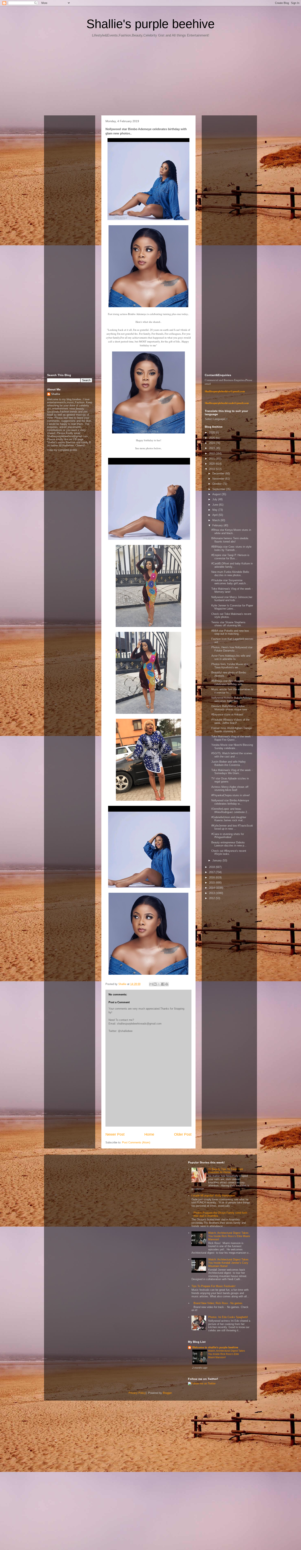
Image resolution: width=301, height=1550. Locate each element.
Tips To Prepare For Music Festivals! (213, 1286)
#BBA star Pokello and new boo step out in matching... (230, 632)
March (216, 520)
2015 (212, 882)
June (215, 504)
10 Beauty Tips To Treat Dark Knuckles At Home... (225, 1171)
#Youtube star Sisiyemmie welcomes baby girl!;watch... (229, 582)
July (215, 499)
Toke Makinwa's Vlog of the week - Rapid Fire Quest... (231, 738)
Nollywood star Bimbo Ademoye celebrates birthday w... (230, 802)
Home (149, 1134)
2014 (212, 887)
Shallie (55, 394)
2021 (212, 458)
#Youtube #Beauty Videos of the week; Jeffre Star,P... (230, 721)
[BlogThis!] (155, 984)
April (215, 514)
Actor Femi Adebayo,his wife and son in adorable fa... (230, 657)
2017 (212, 872)
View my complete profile (62, 449)
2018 (212, 867)
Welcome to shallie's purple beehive (215, 1347)
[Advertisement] (150, 78)
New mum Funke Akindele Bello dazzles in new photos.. (230, 573)
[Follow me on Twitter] (202, 1383)
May (215, 509)
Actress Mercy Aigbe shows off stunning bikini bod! (229, 788)
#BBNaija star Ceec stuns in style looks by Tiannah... (231, 548)
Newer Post (114, 1134)
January (217, 860)
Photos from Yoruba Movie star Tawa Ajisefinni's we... (229, 666)
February (218, 525)
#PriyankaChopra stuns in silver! (230, 795)
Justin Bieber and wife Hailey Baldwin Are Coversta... (228, 763)
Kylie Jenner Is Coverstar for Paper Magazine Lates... (232, 607)
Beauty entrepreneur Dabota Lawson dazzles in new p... (229, 844)
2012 (212, 898)
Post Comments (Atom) (136, 1142)
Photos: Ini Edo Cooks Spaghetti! (228, 1317)
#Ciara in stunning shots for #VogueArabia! (227, 835)
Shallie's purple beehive (150, 24)
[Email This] (151, 984)
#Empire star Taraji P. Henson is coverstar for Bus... (230, 557)
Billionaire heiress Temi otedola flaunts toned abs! (229, 540)
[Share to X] (159, 984)
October (217, 483)
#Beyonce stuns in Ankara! (227, 714)
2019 (212, 469)
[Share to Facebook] (163, 984)
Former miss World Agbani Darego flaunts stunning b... (231, 730)
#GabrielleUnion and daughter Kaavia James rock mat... (228, 819)
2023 (212, 448)
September (219, 489)
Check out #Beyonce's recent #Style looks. (228, 852)
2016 (212, 877)
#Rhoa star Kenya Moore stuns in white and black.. (231, 531)
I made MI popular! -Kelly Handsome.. (213, 1195)
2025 (212, 437)
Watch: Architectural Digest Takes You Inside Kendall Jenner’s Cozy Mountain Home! (228, 1262)
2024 (212, 443)
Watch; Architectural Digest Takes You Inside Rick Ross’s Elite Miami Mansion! (229, 1236)
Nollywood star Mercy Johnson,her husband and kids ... (231, 599)
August (217, 494)
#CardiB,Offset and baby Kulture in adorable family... (232, 565)
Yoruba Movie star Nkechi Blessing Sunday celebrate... (232, 746)
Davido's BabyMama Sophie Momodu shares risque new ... (230, 708)
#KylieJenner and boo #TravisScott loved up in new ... (232, 827)
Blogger (167, 1392)
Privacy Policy (137, 1392)
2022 (212, 453)
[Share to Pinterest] (167, 984)
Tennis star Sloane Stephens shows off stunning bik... (228, 624)
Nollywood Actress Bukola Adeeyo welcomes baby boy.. (231, 699)
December (218, 473)
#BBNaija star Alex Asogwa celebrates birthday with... (228, 682)
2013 (212, 893)
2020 (212, 463)
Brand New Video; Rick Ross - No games (218, 1303)
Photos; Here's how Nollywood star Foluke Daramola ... (231, 649)
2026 (212, 432)
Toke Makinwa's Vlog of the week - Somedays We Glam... (231, 772)
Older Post (182, 1134)
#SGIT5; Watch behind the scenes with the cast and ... (231, 755)
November (218, 478)
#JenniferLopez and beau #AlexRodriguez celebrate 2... (230, 810)
